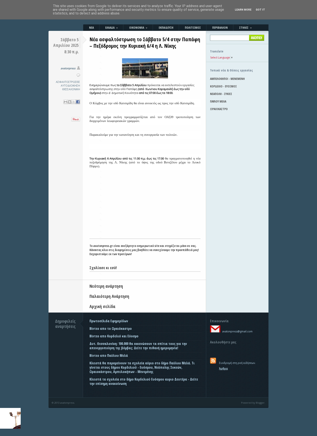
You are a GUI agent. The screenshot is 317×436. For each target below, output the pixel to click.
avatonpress (68, 68)
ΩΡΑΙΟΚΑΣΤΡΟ (219, 109)
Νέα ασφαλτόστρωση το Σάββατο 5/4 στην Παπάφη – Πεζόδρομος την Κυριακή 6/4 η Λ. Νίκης (144, 42)
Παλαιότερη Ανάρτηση (109, 296)
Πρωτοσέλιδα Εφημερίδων (108, 321)
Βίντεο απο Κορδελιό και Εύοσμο (113, 336)
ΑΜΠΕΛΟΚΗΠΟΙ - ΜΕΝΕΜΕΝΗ (227, 79)
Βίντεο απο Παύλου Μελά (108, 355)
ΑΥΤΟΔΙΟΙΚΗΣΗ (70, 85)
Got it (260, 9)
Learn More (243, 9)
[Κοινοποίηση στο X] (74, 102)
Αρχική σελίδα (102, 306)
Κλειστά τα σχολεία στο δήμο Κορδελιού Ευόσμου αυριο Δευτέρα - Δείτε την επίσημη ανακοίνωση (143, 381)
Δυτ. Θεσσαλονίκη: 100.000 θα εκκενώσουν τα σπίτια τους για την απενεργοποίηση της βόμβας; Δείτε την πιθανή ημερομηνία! (138, 345)
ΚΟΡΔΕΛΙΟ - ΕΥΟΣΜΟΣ (223, 86)
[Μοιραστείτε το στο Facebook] (78, 102)
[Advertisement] (145, 206)
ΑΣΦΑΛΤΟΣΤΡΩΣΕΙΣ (68, 82)
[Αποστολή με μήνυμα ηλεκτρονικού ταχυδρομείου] (65, 102)
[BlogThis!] (69, 102)
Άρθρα (223, 368)
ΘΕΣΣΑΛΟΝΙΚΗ (71, 89)
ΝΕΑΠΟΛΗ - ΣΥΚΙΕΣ (221, 94)
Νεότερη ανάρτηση (106, 286)
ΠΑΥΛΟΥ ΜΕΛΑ (218, 101)
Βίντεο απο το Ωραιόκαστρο (110, 328)
